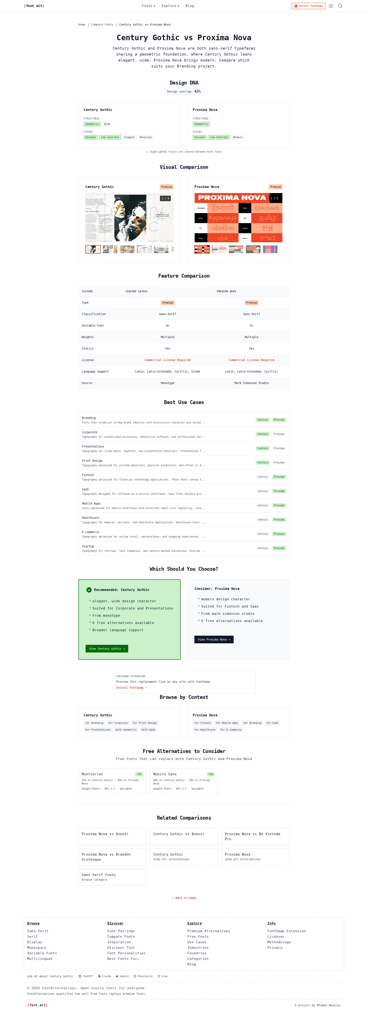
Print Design (92, 460)
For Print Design (145, 722)
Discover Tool (121, 948)
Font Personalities (126, 953)
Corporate (89, 432)
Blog (189, 6)
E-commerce (90, 532)
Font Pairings (121, 931)
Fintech (88, 475)
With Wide (148, 729)
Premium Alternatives (208, 931)
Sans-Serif (38, 931)
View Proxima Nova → (214, 639)
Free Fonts (198, 937)
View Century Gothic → (107, 648)
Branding (89, 418)
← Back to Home (184, 898)
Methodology (279, 942)
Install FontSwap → (131, 687)
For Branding (94, 722)
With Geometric (126, 729)
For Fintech (202, 722)
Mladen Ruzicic (329, 1005)
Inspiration (119, 942)
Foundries (197, 953)
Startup (88, 546)
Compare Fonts (102, 24)
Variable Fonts (42, 953)
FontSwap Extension (286, 931)
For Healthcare (204, 729)
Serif (32, 937)
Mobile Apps (91, 503)
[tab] (93, 249)
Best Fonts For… (123, 959)
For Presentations (98, 729)
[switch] (331, 6)
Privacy (274, 948)
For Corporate (118, 722)
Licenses (276, 937)
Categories (198, 959)
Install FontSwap (311, 5)
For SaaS (272, 722)
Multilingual (40, 959)
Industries (198, 948)
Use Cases (197, 942)
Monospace (36, 948)
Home (81, 24)
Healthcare (90, 517)
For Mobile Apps (227, 722)
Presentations (93, 446)
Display (34, 942)
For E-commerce (230, 729)
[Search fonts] (340, 6)
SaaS (85, 489)
